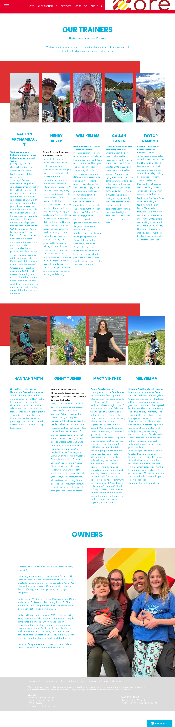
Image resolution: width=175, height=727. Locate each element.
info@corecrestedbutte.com (42, 706)
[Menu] (6, 6)
